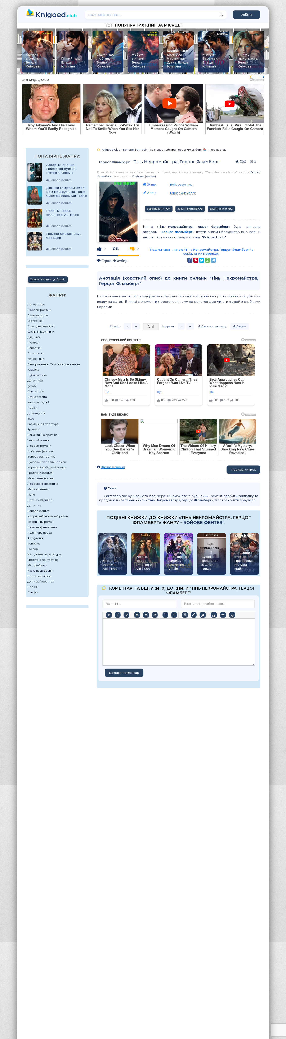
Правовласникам (113, 467)
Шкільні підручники (40, 331)
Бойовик (33, 543)
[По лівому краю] (137, 615)
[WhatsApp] (207, 260)
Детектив (34, 505)
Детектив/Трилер (39, 500)
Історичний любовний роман (47, 516)
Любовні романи (39, 310)
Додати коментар (124, 673)
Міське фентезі (38, 489)
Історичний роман (40, 521)
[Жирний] (109, 615)
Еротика (33, 429)
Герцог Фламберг (114, 162)
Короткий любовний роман (46, 467)
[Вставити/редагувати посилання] (194, 615)
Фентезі (33, 342)
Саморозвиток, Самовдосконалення (53, 364)
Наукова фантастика (42, 527)
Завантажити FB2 (221, 208)
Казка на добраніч (40, 570)
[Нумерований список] (174, 615)
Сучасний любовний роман (46, 462)
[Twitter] (201, 260)
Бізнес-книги (36, 358)
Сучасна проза (38, 315)
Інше (30, 418)
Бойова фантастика (41, 456)
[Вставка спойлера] (223, 615)
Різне (31, 494)
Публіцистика (37, 375)
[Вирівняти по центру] (146, 615)
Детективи (35, 380)
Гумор (31, 386)
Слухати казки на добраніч (48, 279)
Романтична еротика (42, 434)
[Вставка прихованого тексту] (232, 615)
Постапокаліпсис (39, 576)
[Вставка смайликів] (185, 615)
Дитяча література (40, 581)
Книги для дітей (38, 402)
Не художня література (44, 554)
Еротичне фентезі (40, 472)
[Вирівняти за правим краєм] (155, 615)
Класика (33, 369)
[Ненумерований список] (165, 615)
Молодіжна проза (40, 478)
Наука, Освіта (37, 396)
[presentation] (252, 76)
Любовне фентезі (40, 451)
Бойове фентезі (38, 511)
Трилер (32, 549)
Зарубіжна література (43, 424)
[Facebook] (189, 260)
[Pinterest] (195, 260)
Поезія (32, 407)
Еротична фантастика (42, 559)
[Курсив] (118, 615)
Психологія (35, 353)
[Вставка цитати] (214, 615)
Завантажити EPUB (190, 208)
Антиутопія (35, 538)
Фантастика (36, 391)
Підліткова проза (39, 532)
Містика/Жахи (37, 565)
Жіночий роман (38, 440)
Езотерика (35, 320)
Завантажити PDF (158, 208)
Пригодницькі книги (41, 326)
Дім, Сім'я (34, 337)
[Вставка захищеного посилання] (203, 615)
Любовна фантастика (42, 483)
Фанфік (32, 592)
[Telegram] (213, 260)
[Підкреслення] (126, 615)
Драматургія (36, 413)
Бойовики (34, 348)
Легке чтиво (36, 304)
